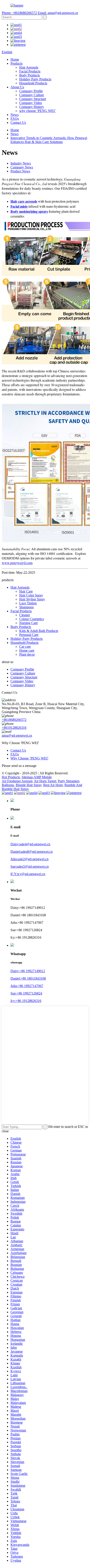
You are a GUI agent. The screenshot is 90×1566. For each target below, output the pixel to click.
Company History (31, 107)
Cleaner (24, 615)
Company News (21, 167)
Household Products (33, 83)
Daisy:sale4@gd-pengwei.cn (30, 844)
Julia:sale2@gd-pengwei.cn (29, 859)
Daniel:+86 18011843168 (28, 978)
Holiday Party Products (35, 79)
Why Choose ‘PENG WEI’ (29, 758)
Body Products (29, 75)
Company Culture (31, 95)
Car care (25, 646)
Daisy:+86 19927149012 (27, 971)
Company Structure (32, 99)
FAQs (14, 118)
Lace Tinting (28, 603)
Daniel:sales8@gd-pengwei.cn (31, 851)
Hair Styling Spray (32, 599)
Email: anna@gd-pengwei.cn (58, 13)
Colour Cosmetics (31, 619)
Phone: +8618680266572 (19, 13)
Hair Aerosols (28, 67)
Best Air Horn (53, 785)
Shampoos (26, 607)
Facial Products (29, 71)
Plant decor (27, 654)
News (14, 115)
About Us (17, 87)
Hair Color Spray (31, 595)
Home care (26, 650)
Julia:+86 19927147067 (26, 986)
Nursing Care (28, 623)
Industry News (20, 163)
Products (16, 63)
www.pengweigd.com (17, 562)
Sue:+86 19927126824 (26, 993)
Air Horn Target (45, 781)
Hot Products (11, 777)
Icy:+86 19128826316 (25, 1001)
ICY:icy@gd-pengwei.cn (27, 874)
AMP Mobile (43, 777)
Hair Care (26, 591)
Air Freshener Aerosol (17, 781)
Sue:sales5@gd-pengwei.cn (29, 866)
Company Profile (31, 91)
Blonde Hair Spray (29, 785)
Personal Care (28, 635)
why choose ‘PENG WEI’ (37, 111)
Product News (20, 171)
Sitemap (27, 777)
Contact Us (18, 122)
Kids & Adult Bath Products (38, 631)
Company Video (30, 103)
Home (14, 59)
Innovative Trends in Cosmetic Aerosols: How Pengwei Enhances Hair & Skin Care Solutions (48, 140)
